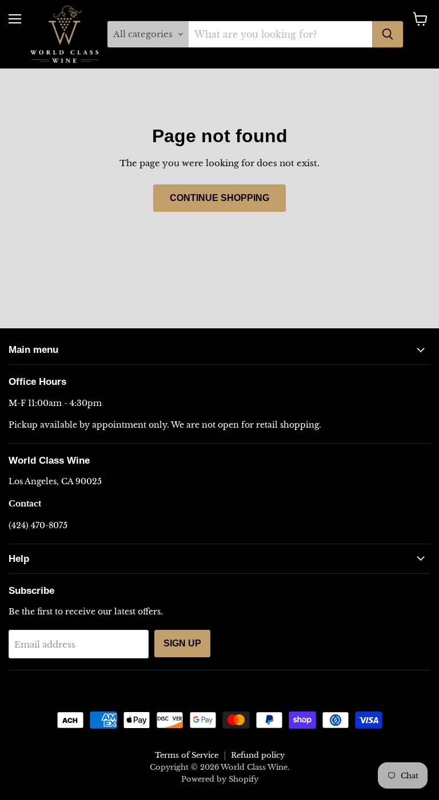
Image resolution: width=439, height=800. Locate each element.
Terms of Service (186, 755)
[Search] (387, 34)
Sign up (182, 643)
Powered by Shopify (219, 779)
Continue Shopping (219, 198)
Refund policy (258, 755)
